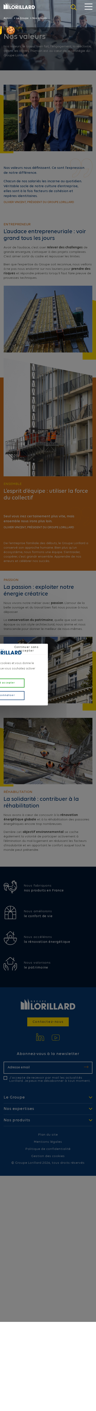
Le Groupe (22, 18)
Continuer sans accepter (26, 649)
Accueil (8, 18)
